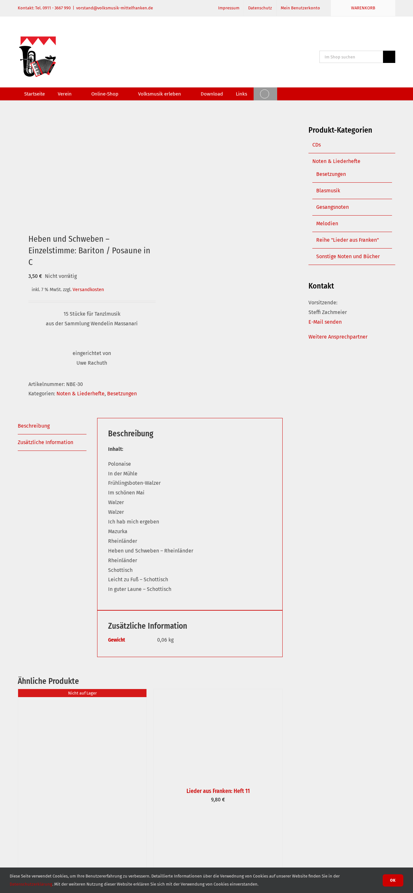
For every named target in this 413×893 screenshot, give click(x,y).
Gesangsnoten (332, 207)
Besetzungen (122, 394)
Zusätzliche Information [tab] (45, 442)
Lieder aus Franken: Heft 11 (218, 791)
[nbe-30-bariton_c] (81, 164)
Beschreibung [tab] (34, 426)
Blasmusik (328, 191)
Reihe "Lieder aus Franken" (347, 240)
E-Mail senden (325, 322)
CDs (316, 145)
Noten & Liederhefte (80, 394)
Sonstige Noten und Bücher (348, 256)
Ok (393, 880)
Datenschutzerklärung (31, 884)
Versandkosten (88, 289)
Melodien (327, 223)
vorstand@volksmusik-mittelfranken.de (114, 7)
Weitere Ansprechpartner (338, 337)
